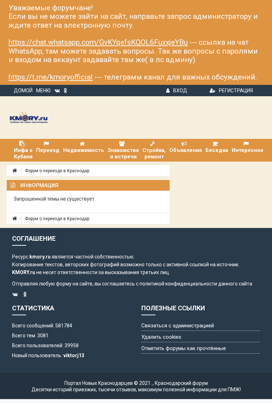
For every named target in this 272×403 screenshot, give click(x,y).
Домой (23, 90)
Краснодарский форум (181, 383)
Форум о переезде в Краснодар (57, 170)
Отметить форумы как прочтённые (183, 348)
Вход (180, 90)
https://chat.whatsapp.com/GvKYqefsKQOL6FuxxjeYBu (98, 42)
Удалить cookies (161, 337)
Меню (43, 90)
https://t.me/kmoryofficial (50, 77)
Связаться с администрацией (177, 325)
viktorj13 (73, 355)
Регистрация (236, 90)
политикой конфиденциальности (178, 284)
